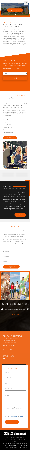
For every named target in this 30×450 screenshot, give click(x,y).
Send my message (11, 422)
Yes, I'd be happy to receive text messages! (13, 408)
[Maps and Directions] (12, 267)
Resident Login (10, 437)
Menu (26, 3)
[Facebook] (4, 352)
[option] (15, 312)
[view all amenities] (10, 137)
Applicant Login (20, 437)
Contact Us (15, 441)
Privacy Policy (14, 416)
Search (15, 78)
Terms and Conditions (10, 439)
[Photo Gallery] (19, 215)
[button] (7, 412)
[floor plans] (15, 10)
